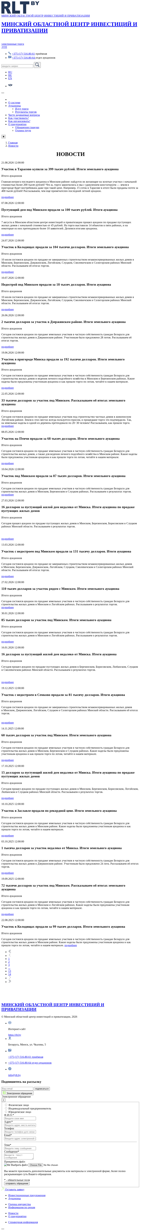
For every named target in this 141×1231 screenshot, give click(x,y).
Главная (13, 142)
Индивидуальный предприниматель (29, 1108)
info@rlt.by (14, 1075)
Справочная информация (23, 1222)
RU (10, 72)
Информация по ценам (21, 1207)
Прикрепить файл (14, 1161)
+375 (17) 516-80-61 (23, 53)
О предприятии (17, 124)
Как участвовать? (18, 118)
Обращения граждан (27, 127)
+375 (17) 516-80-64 (24, 57)
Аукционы (14, 105)
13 (9, 971)
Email (8, 1135)
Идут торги (22, 108)
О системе (14, 102)
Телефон (9, 1128)
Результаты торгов (26, 111)
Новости (13, 145)
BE (10, 75)
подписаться (41, 1088)
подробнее (7, 197)
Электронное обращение (19, 1093)
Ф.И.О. (9, 1115)
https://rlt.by (14, 1034)
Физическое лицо (18, 1105)
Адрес (8, 1121)
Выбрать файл (19, 1164)
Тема (7, 1144)
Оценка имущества (19, 1204)
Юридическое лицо (19, 1111)
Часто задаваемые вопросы (24, 114)
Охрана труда (23, 130)
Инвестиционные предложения (26, 1195)
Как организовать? (19, 121)
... (9, 968)
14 (9, 974)
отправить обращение (17, 1183)
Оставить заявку (14, 1189)
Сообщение (11, 1151)
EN (10, 78)
